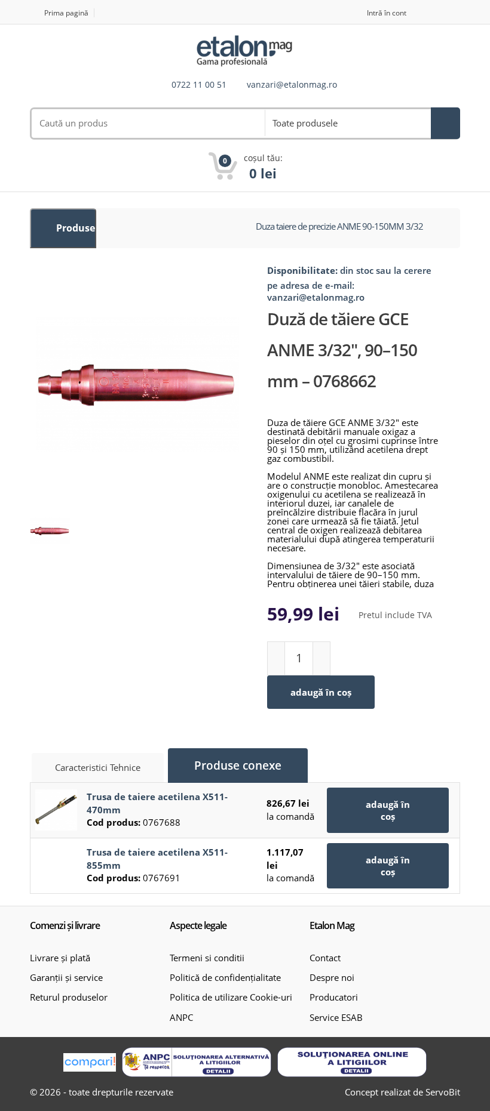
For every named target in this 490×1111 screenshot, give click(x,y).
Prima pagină (66, 12)
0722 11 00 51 (199, 85)
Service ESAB (336, 1017)
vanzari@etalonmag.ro (292, 85)
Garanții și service (66, 977)
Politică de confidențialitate (225, 977)
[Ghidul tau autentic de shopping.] (89, 1062)
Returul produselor (69, 997)
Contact (325, 958)
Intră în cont (386, 12)
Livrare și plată (60, 958)
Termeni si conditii (207, 958)
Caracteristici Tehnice (97, 767)
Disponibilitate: (302, 270)
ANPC (181, 1017)
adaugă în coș (320, 692)
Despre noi (332, 977)
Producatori (334, 997)
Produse (74, 227)
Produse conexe (237, 765)
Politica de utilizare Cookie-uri (231, 997)
